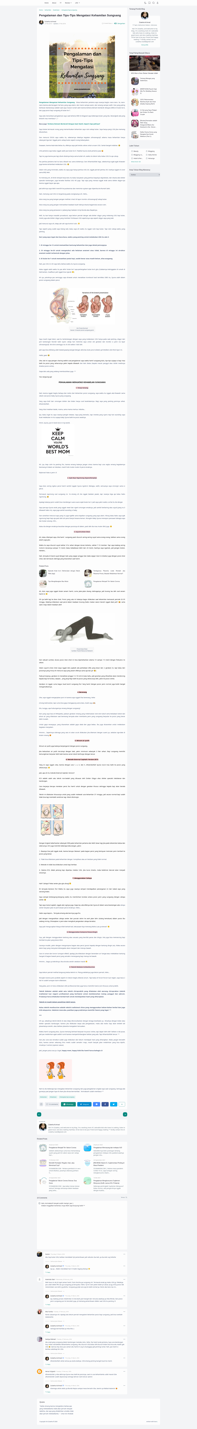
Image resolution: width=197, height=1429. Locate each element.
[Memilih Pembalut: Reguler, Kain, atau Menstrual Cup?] (43, 1166)
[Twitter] (113, 1104)
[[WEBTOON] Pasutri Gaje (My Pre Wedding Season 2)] (135, 95)
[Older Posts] (39, 1114)
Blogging (151, 151)
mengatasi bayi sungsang (67, 1097)
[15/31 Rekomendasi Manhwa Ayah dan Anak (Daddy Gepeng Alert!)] (135, 106)
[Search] (153, 3)
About (54, 3)
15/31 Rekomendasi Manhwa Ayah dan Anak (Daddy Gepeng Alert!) (148, 102)
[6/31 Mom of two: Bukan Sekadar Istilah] (144, 70)
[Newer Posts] (125, 1114)
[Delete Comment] (124, 1254)
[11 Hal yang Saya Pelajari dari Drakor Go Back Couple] (135, 116)
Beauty (136, 151)
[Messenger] (96, 1104)
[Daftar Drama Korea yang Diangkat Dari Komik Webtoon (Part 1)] (135, 138)
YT (60, 3)
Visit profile (144, 45)
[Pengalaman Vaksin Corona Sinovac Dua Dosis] (43, 1184)
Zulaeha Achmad (54, 1124)
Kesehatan (53, 1097)
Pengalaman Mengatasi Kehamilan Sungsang (57, 102)
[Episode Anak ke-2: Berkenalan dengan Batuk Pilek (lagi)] (43, 577)
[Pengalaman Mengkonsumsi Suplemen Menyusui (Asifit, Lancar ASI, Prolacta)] (87, 1184)
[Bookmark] (41, 1105)
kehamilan (44, 1097)
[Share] (122, 1104)
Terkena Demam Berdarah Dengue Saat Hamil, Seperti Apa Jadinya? (74, 124)
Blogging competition (139, 155)
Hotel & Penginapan (139, 158)
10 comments (53, 1104)
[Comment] (124, 1197)
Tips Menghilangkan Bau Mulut (58, 581)
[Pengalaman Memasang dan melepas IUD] (87, 1151)
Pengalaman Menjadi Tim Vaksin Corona (106, 581)
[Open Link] (157, 3)
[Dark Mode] (145, 3)
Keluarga (151, 158)
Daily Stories (152, 155)
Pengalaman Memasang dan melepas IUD (107, 1147)
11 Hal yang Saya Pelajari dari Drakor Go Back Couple (148, 112)
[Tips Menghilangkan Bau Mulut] (43, 587)
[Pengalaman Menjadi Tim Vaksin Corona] (88, 587)
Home (47, 3)
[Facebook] (105, 1104)
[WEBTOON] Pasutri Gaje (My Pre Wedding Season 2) (148, 91)
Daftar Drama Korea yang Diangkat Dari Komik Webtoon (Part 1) (148, 134)
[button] (119, 23)
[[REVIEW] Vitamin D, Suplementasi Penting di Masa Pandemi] (87, 1166)
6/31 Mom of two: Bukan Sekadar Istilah (144, 73)
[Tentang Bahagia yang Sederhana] (135, 84)
